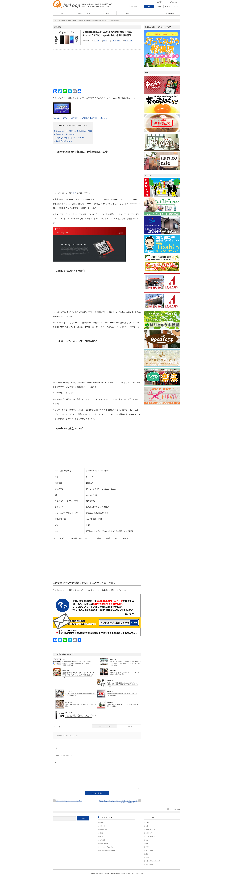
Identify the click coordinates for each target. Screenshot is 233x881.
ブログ (148, 13)
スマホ (119, 40)
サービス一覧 (104, 829)
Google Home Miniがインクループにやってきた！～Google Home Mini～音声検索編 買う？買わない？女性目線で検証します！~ (78, 663)
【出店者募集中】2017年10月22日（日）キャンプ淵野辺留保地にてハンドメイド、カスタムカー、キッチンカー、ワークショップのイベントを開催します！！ (78, 675)
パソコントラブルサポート (108, 847)
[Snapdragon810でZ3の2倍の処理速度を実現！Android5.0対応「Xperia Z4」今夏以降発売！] (82, 7)
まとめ (148, 857)
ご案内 (148, 826)
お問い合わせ (173, 2)
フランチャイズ (150, 864)
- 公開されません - (63, 755)
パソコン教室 (150, 850)
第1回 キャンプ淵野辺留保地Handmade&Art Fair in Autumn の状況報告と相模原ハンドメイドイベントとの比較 (122, 684)
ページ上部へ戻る (175, 809)
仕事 (147, 843)
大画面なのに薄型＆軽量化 (65, 134)
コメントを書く (129, 40)
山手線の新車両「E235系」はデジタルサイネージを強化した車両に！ (122, 705)
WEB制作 (106, 13)
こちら (73, 193)
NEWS (63, 20)
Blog (101, 836)
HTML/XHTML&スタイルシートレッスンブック (69, 801)
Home (56, 20)
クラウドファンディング (153, 861)
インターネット (150, 836)
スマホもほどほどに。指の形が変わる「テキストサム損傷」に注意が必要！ (125, 673)
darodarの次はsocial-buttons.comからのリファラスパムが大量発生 (122, 694)
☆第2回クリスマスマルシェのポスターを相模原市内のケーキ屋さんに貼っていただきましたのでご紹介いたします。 (125, 663)
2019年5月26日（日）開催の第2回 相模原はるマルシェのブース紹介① (81, 694)
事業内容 (102, 826)
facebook (167, 6)
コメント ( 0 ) (129, 726)
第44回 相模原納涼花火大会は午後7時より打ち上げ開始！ (80, 705)
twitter (159, 6)
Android (113, 40)
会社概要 (159, 2)
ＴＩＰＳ (148, 847)
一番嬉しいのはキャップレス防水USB (69, 138)
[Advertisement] (97, 70)
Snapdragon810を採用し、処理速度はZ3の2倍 (73, 131)
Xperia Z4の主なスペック (64, 141)
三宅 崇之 (96, 40)
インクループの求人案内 (107, 850)
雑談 (147, 854)
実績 (127, 13)
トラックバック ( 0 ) (104, 726)
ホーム (63, 13)
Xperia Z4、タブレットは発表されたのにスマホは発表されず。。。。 (81, 118)
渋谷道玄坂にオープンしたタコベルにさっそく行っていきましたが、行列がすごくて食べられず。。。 (118, 801)
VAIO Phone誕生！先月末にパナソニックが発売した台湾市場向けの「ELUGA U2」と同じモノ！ (81, 716)
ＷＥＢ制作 (149, 833)
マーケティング (150, 829)
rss (176, 6)
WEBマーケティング (84, 13)
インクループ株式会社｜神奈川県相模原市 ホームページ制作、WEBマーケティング (120, 873)
